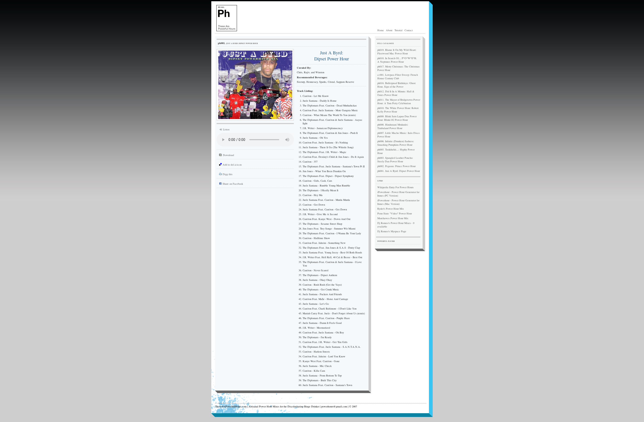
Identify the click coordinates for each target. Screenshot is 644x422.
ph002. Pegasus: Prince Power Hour (396, 166)
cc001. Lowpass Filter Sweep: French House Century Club (397, 76)
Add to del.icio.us (232, 164)
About (389, 30)
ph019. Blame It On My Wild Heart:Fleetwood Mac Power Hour (396, 51)
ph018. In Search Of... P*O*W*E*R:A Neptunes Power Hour (397, 59)
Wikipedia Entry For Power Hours (395, 187)
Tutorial (398, 30)
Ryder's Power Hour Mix (390, 208)
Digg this (227, 174)
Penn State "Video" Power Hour (394, 213)
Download (228, 155)
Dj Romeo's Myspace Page (391, 231)
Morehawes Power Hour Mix (392, 218)
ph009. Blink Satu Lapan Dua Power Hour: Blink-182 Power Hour (397, 118)
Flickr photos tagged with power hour (402, 248)
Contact (409, 30)
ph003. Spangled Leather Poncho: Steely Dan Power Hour (395, 159)
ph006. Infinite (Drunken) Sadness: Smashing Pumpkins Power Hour (395, 142)
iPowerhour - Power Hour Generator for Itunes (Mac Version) (398, 202)
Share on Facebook (233, 183)
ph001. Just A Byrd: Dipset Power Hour (398, 171)
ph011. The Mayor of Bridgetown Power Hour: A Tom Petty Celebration (398, 101)
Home (380, 30)
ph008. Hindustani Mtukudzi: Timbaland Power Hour (392, 126)
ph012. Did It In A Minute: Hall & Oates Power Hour (395, 93)
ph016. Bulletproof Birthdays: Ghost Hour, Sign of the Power (396, 84)
